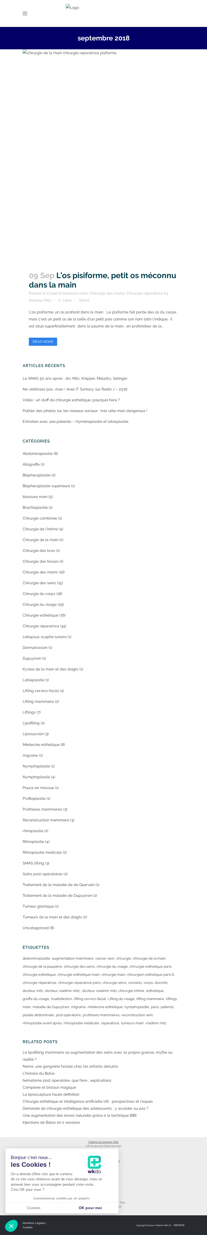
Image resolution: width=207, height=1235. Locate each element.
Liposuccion (33, 734)
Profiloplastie (34, 798)
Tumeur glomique (38, 906)
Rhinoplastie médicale (42, 852)
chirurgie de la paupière (42, 966)
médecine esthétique (105, 1007)
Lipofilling (31, 723)
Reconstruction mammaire (46, 820)
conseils (135, 983)
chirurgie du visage (112, 966)
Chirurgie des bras (39, 550)
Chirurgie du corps (39, 593)
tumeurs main (132, 1023)
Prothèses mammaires (42, 809)
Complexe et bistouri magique (49, 1087)
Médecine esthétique (41, 744)
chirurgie (123, 958)
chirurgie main (113, 975)
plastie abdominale (38, 1015)
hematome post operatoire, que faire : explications (67, 1080)
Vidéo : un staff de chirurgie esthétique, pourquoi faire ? (71, 400)
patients (167, 1007)
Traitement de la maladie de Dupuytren (57, 895)
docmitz (161, 983)
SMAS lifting (33, 863)
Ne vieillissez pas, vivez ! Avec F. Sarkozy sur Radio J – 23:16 (75, 389)
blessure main (75, 293)
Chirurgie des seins (39, 583)
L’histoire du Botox (39, 1073)
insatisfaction (61, 999)
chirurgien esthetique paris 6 (150, 975)
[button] (11, 1225)
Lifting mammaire (38, 701)
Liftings (29, 712)
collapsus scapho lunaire (45, 637)
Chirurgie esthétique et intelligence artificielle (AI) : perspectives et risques (88, 1101)
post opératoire (68, 1015)
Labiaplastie (33, 680)
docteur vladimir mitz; (62, 991)
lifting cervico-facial (90, 999)
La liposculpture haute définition (51, 1094)
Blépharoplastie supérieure (46, 486)
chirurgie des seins (79, 966)
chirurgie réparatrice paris (79, 983)
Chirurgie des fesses (40, 561)
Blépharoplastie (36, 475)
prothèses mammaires (101, 1015)
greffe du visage (36, 999)
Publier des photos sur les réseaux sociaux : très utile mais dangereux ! (85, 411)
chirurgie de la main (149, 958)
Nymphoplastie (36, 766)
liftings (171, 999)
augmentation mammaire (73, 958)
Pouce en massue (38, 788)
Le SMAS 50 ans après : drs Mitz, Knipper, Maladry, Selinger (75, 378)
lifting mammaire (150, 999)
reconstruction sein (137, 1015)
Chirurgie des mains (107, 293)
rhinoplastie (33, 831)
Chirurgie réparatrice (144, 293)
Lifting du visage (121, 999)
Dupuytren (32, 658)
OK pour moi (90, 1208)
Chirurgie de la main (40, 540)
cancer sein (104, 958)
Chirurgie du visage (40, 604)
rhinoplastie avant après (42, 1023)
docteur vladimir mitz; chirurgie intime (113, 991)
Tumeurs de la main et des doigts (52, 917)
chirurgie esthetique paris (150, 966)
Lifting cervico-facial (41, 691)
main (27, 1007)
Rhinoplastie (33, 841)
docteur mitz (33, 991)
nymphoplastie (137, 1007)
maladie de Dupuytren (51, 1007)
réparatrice (110, 1023)
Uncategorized (36, 928)
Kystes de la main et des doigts (50, 669)
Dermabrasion (35, 647)
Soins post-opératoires (43, 874)
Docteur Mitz (40, 300)
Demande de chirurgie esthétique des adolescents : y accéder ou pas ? (86, 1108)
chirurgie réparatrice (39, 983)
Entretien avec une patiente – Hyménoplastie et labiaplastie (75, 421)
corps (148, 983)
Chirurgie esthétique (40, 615)
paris (155, 1007)
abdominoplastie (36, 958)
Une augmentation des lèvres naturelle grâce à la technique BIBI (79, 1115)
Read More (43, 342)
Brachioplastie (35, 507)
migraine (30, 755)
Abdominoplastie (38, 453)
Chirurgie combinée (40, 518)
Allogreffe (31, 464)
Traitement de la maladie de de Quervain (59, 885)
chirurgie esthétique (39, 975)
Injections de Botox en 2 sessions (51, 1122)
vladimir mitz (156, 1023)
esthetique (155, 991)
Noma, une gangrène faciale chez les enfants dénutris (70, 1066)
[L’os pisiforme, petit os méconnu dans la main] (103, 157)
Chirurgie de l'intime (40, 529)
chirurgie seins (114, 983)
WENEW (178, 1225)
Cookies (28, 1227)
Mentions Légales (34, 1223)
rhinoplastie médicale (81, 1023)
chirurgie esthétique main (79, 975)
